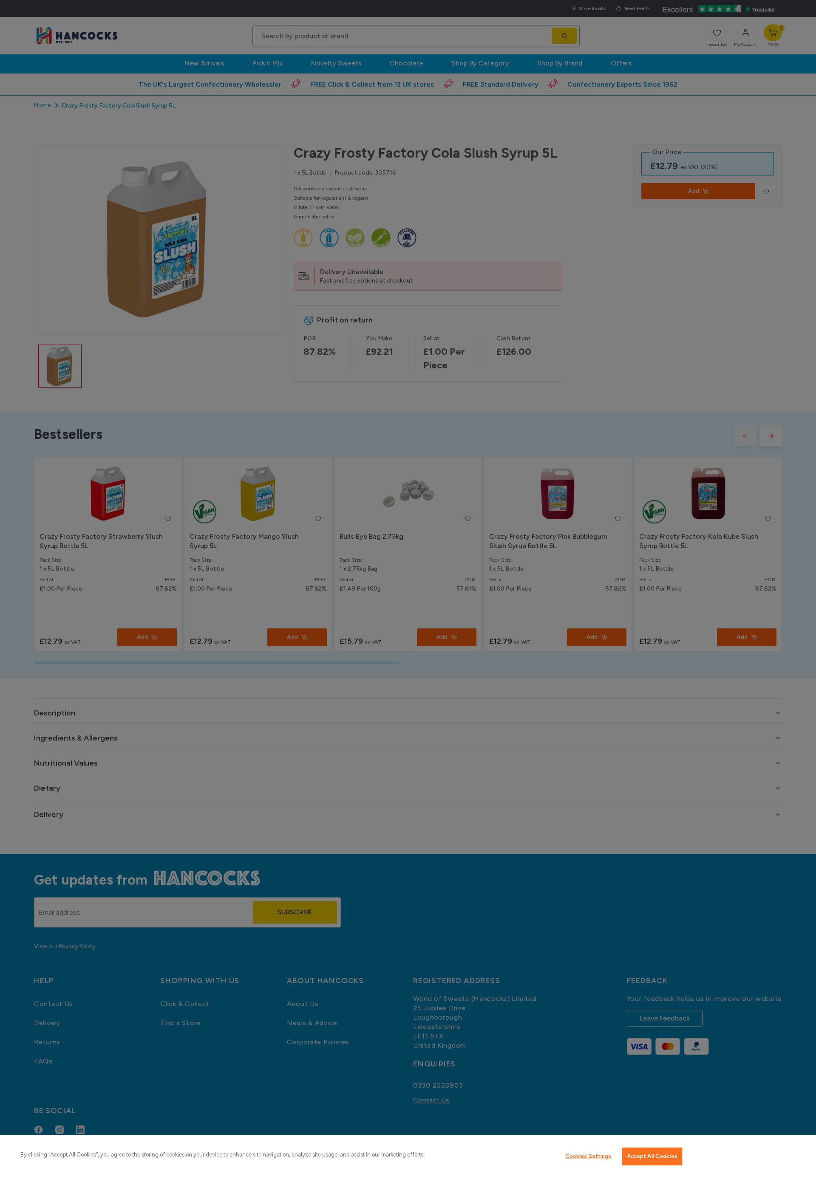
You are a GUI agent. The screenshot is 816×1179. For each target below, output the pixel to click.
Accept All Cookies (652, 1156)
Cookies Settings (588, 1156)
